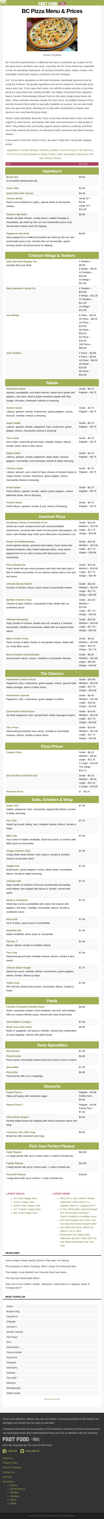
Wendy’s (11, 1383)
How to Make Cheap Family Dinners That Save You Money (37, 1260)
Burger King (12, 1311)
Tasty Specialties (66, 154)
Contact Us (9, 1472)
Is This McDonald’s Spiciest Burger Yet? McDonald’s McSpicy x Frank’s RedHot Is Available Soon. (79, 1213)
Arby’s (9, 1306)
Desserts (82, 154)
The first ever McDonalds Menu (22, 1278)
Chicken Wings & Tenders (34, 150)
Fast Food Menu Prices (21, 1439)
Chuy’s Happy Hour (24, 1202)
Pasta (52, 154)
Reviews (14, 1496)
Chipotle (10, 1321)
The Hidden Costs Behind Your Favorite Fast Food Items (35, 1272)
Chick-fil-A (12, 1316)
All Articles (8, 1481)
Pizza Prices (13, 154)
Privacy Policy (10, 1462)
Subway (10, 1372)
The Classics (85, 150)
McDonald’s (12, 1347)
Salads (54, 150)
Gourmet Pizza (68, 150)
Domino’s (11, 1326)
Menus (13, 1485)
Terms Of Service (12, 1467)
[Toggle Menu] (3, 3)
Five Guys (11, 1337)
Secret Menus (17, 1489)
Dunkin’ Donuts (14, 1332)
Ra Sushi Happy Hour (25, 1198)
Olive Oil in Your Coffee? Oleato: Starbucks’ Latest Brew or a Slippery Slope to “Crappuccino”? (78, 1202)
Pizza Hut (11, 1357)
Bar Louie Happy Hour (26, 1213)
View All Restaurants (52, 1399)
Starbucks (11, 1367)
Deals (13, 1503)
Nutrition (14, 1492)
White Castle (13, 1393)
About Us (8, 1458)
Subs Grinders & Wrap (34, 154)
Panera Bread (14, 1352)
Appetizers (13, 150)
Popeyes (11, 1362)
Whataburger (13, 1388)
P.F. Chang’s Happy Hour (27, 1209)
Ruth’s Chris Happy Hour (27, 1205)
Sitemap (7, 1477)
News (13, 1499)
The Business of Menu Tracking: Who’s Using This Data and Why (40, 1266)
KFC (8, 1342)
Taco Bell (11, 1377)
